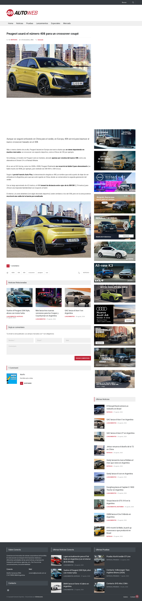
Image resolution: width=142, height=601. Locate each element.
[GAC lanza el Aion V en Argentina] (78, 297)
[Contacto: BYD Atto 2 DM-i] (99, 587)
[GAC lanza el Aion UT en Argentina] (99, 437)
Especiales (55, 23)
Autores (125, 597)
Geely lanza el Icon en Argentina (120, 474)
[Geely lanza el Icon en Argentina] (99, 477)
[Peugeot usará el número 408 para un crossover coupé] (49, 71)
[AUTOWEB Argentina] (22, 16)
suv (47, 272)
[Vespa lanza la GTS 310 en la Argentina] (99, 504)
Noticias (19, 23)
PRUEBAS (116, 560)
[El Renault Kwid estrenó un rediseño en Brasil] (99, 410)
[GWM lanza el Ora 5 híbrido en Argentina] (99, 518)
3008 (13, 272)
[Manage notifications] (137, 596)
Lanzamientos (42, 23)
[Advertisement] (97, 12)
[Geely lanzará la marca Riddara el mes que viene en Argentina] (99, 464)
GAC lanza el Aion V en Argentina (120, 419)
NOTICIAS (14, 40)
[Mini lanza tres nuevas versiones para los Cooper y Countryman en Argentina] (49, 297)
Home (10, 23)
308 (19, 272)
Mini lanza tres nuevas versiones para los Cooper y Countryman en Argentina (47, 313)
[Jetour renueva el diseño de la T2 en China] (99, 450)
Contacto (132, 597)
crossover (31, 272)
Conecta (79, 23)
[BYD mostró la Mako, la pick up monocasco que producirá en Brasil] (99, 531)
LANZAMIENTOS (11, 316)
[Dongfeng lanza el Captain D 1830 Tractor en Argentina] (99, 491)
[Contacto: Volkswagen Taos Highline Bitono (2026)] (99, 574)
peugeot (40, 272)
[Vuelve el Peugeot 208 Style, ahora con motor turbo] (20, 297)
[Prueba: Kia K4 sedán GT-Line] (99, 560)
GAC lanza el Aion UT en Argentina (120, 433)
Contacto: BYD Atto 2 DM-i (117, 583)
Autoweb (40, 40)
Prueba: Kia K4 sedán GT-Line (118, 556)
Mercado (67, 23)
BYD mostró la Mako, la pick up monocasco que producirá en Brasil (119, 530)
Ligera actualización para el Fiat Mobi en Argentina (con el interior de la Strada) (77, 559)
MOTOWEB (120, 506)
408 (24, 272)
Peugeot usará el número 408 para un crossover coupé (43, 33)
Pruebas (29, 23)
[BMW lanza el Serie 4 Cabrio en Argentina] (56, 587)
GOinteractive (39, 597)
